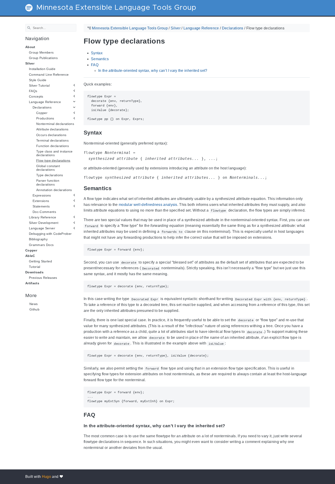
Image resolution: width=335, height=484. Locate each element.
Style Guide (37, 80)
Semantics (100, 59)
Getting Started (40, 261)
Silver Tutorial (39, 85)
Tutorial (34, 267)
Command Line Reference (49, 74)
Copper (31, 250)
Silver (29, 63)
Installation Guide (42, 69)
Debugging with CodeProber (50, 234)
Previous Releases (43, 278)
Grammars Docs (41, 244)
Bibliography (38, 239)
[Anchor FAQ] (98, 415)
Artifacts (32, 283)
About (30, 47)
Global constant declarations (48, 167)
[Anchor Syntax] (105, 132)
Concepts (36, 96)
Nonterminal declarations (55, 124)
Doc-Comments (44, 212)
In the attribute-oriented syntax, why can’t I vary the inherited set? (152, 70)
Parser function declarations (47, 182)
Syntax (97, 53)
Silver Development (43, 223)
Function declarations (52, 146)
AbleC (30, 256)
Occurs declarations (51, 135)
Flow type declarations (53, 160)
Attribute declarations (52, 129)
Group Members (41, 52)
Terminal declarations (52, 140)
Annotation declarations (54, 190)
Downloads (34, 272)
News (33, 304)
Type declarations (49, 175)
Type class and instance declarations (54, 153)
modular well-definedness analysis (148, 204)
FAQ (94, 65)
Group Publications (43, 58)
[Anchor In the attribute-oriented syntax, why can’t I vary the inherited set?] (228, 426)
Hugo (46, 477)
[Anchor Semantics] (114, 188)
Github (34, 309)
